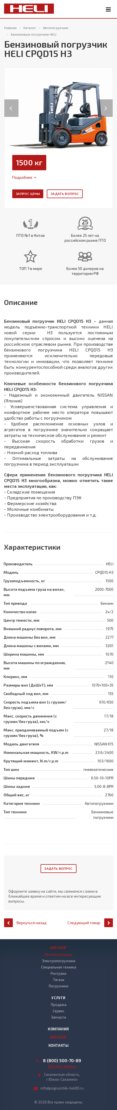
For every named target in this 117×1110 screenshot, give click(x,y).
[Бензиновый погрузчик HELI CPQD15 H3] (58, 107)
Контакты (58, 1045)
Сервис (58, 1011)
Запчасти (58, 1017)
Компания (58, 1029)
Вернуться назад (32, 922)
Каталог (58, 947)
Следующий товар (83, 922)
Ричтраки (58, 973)
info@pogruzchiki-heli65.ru (62, 1088)
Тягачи (58, 980)
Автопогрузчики (58, 954)
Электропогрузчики (58, 961)
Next (108, 102)
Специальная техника (58, 967)
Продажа (58, 1004)
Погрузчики (58, 986)
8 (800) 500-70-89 (62, 1060)
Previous (11, 102)
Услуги (58, 998)
